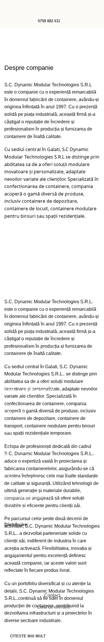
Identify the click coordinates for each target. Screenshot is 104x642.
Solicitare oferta (18, 421)
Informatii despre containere (30, 441)
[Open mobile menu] (6, 7)
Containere (14, 487)
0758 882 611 (49, 21)
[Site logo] (52, 6)
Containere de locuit (22, 477)
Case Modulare (18, 507)
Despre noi (14, 412)
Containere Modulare (23, 497)
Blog (8, 431)
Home (10, 48)
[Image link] (34, 377)
